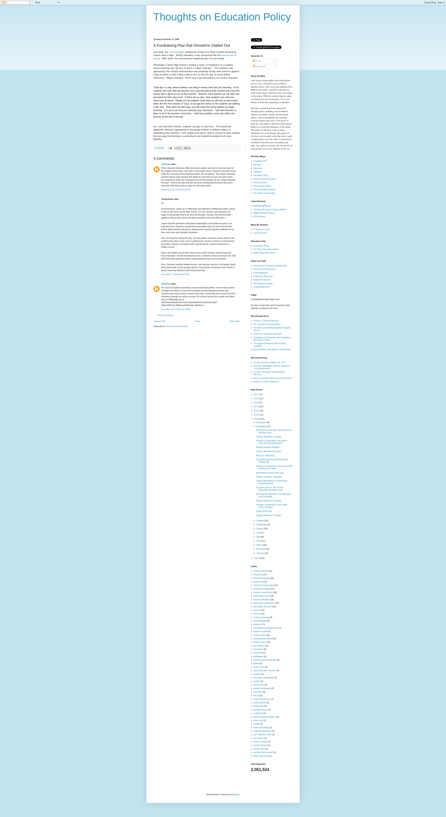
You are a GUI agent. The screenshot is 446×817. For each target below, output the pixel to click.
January (260, 553)
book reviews (259, 702)
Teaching (257, 653)
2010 (256, 415)
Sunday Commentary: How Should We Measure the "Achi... (274, 467)
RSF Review (259, 216)
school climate (260, 745)
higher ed (258, 582)
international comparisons (265, 628)
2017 (256, 394)
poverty (256, 613)
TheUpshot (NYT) (261, 287)
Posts (258, 61)
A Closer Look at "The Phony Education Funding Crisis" (269, 488)
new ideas (258, 649)
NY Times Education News (266, 249)
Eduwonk (257, 168)
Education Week (261, 246)
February (261, 549)
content (256, 674)
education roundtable (263, 677)
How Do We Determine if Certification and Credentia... (273, 495)
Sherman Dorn (260, 182)
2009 (256, 419)
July (258, 533)
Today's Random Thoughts (268, 437)
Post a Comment (165, 315)
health (256, 724)
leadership (258, 706)
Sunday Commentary (263, 585)
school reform (259, 635)
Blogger (235, 794)
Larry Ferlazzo (260, 233)
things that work (260, 756)
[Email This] (176, 148)
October (260, 520)
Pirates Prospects (261, 280)
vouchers (257, 692)
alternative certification (264, 603)
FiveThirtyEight (260, 273)
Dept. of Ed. (258, 667)
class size (258, 720)
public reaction (260, 741)
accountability (260, 621)
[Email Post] (170, 148)
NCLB (256, 695)
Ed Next (257, 165)
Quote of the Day (264, 511)
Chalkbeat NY (260, 161)
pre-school (258, 738)
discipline (258, 574)
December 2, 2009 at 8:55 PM (175, 274)
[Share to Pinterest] (189, 148)
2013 (256, 402)
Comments (260, 66)
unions (256, 610)
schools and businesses (264, 660)
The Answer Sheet (262, 186)
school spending (261, 617)
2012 (256, 406)
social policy (259, 749)
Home (197, 321)
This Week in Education (264, 193)
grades (256, 681)
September (261, 524)
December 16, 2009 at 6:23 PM (175, 309)
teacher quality (260, 631)
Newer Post (159, 321)
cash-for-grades (176, 52)
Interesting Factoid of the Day (270, 473)
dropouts (257, 624)
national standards (262, 731)
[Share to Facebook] (186, 148)
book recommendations (264, 717)
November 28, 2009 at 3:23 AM (175, 189)
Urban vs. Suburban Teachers (267, 334)
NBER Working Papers (264, 213)
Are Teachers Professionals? (267, 324)
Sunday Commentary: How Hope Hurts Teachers (271, 506)
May (258, 537)
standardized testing (263, 638)
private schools (260, 710)
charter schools (260, 571)
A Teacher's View (261, 229)
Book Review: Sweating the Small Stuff (271, 349)
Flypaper (257, 172)
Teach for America (261, 699)
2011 (256, 411)
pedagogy (258, 656)
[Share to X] (182, 148)
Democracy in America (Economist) (270, 265)
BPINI (256, 663)
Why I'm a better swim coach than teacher (273, 378)
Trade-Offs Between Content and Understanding (271, 482)
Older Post (235, 321)
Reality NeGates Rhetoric (268, 447)
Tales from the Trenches (264, 670)
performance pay (261, 596)
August (260, 528)
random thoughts (261, 578)
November (261, 426)
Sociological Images (263, 283)
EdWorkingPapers (262, 206)
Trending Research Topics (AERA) (269, 209)
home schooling (261, 727)
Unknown (165, 164)
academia (258, 713)
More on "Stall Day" (265, 455)
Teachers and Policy (263, 592)
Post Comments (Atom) (177, 326)
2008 (256, 558)
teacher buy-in (260, 642)
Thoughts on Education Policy (222, 17)
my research (259, 646)
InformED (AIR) (260, 175)
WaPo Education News (264, 253)
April (258, 541)
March (259, 545)
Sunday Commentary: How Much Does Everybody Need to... (271, 442)
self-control (258, 685)
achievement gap (261, 589)
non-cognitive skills (262, 734)
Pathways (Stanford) (263, 276)
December (261, 422)
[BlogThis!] (179, 148)
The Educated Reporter (264, 189)
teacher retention (261, 599)
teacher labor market (263, 752)
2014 (256, 398)
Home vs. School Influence (266, 321)
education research (262, 606)
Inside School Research (264, 179)
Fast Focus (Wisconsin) (264, 269)
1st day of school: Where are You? (269, 362)
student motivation (262, 688)
